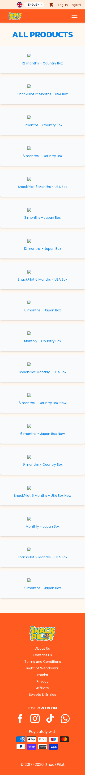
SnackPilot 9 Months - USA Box (42, 557)
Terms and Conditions (42, 661)
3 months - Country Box (42, 125)
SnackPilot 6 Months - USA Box (42, 279)
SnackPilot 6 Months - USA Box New (42, 495)
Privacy (42, 681)
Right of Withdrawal (42, 668)
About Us (42, 648)
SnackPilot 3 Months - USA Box (42, 187)
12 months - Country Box (42, 63)
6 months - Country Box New (42, 403)
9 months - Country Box (43, 464)
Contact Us (42, 655)
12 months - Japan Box (42, 248)
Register (75, 5)
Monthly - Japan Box (43, 526)
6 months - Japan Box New (42, 434)
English (33, 5)
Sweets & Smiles (42, 694)
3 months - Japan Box (42, 217)
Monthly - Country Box (42, 341)
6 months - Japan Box (42, 310)
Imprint (42, 674)
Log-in (63, 5)
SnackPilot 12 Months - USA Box (42, 94)
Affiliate (42, 688)
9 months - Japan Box (42, 588)
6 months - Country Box (43, 156)
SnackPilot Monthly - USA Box (42, 372)
